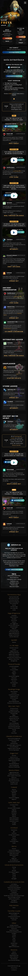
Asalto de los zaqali (14, 853)
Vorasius (14, 649)
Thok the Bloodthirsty (14, 631)
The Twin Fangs (14, 606)
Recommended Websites (14, 960)
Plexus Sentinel (14, 691)
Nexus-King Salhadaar (14, 701)
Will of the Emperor (14, 716)
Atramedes (14, 811)
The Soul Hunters (14, 698)
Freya (14, 938)
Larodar (14, 836)
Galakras (14, 622)
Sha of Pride (14, 620)
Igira (14, 831)
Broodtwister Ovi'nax (14, 779)
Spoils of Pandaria (14, 630)
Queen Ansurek (14, 784)
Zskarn (14, 856)
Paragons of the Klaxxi (14, 635)
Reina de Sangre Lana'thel (14, 897)
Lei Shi (14, 731)
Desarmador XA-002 (14, 930)
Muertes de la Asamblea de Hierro (14, 931)
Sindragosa (14, 900)
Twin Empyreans (14, 682)
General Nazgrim (14, 627)
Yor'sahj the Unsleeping (14, 758)
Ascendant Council (14, 821)
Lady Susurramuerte (14, 885)
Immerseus (14, 615)
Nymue (14, 838)
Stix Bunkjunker (14, 743)
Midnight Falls (14, 660)
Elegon (14, 715)
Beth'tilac (14, 792)
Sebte (10, 93)
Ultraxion (14, 762)
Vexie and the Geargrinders (14, 738)
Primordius (14, 677)
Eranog (14, 867)
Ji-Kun (14, 674)
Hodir (14, 941)
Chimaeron (14, 813)
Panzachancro (14, 890)
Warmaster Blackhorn (14, 763)
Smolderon (14, 839)
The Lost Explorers (14, 603)
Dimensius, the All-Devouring (14, 703)
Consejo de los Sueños (14, 834)
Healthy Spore (7, 328)
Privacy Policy (14, 967)
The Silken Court (14, 782)
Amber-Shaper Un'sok (14, 724)
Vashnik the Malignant (14, 601)
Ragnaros (14, 799)
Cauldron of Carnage (14, 740)
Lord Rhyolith (14, 791)
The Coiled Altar (14, 608)
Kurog (14, 875)
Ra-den (14, 686)
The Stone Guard (14, 708)
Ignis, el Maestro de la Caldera (14, 927)
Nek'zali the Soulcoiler (14, 598)
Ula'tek (14, 610)
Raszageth (14, 878)
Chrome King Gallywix (14, 750)
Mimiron (14, 936)
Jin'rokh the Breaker (14, 666)
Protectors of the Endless (14, 728)
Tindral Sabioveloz (14, 841)
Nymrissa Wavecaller (14, 596)
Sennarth (14, 870)
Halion (14, 907)
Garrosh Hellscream (14, 636)
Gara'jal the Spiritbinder (14, 711)
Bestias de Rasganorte (14, 913)
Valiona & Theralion (14, 819)
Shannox (14, 789)
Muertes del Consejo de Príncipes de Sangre (14, 895)
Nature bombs (16, 445)
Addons (14, 952)
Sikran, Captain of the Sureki (14, 775)
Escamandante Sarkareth (14, 861)
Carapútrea (14, 892)
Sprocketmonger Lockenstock (14, 745)
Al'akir (14, 806)
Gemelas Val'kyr (14, 918)
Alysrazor (14, 794)
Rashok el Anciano (14, 855)
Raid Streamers (14, 958)
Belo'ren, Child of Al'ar (14, 659)
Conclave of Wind (14, 804)
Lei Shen (14, 684)
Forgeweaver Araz (14, 696)
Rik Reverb (14, 741)
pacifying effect (17, 171)
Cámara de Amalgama (14, 850)
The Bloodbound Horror (14, 774)
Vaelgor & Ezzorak (14, 651)
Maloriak (14, 814)
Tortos (14, 671)
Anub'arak (14, 919)
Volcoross (14, 833)
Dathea (14, 873)
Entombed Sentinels (14, 600)
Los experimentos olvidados (14, 851)
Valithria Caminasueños (14, 898)
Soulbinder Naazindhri (14, 694)
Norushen (14, 618)
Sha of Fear (14, 733)
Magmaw (14, 809)
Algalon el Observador (14, 946)
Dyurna (14, 877)
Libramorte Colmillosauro (14, 889)
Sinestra (14, 824)
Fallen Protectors (14, 617)
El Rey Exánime (14, 902)
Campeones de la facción (14, 916)
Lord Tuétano (14, 884)
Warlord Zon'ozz (14, 757)
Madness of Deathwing (14, 767)
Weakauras (14, 953)
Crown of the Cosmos (14, 656)
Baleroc (14, 796)
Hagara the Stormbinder (14, 760)
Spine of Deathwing (14, 765)
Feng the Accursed (14, 710)
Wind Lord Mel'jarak (14, 723)
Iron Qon (14, 681)
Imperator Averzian (14, 647)
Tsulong (14, 729)
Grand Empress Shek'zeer (14, 726)
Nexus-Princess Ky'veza (14, 780)
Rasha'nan (14, 777)
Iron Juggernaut (14, 623)
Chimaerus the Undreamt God (14, 657)
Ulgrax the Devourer (14, 772)
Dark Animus (14, 679)
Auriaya (14, 935)
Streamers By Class (14, 955)
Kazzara (14, 848)
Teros (14, 868)
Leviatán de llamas (14, 925)
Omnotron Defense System (14, 808)
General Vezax (14, 943)
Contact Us (14, 969)
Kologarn (14, 933)
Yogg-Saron (14, 945)
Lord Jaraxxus (14, 914)
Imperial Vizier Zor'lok (14, 718)
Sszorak (14, 605)
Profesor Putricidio (14, 894)
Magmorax (14, 858)
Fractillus (14, 699)
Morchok (14, 755)
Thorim (14, 940)
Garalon (14, 721)
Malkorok (14, 628)
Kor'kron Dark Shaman (14, 625)
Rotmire (14, 642)
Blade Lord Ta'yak (14, 720)
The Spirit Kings (14, 713)
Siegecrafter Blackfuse (14, 633)
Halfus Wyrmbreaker (14, 818)
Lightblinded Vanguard (14, 654)
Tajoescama (14, 928)
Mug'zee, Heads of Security (14, 748)
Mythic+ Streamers (14, 957)
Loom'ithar (14, 693)
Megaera (14, 673)
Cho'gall (14, 822)
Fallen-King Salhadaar (14, 652)
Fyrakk (14, 843)
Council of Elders (14, 669)
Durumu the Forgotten (14, 676)
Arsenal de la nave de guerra (14, 887)
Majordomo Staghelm (14, 797)
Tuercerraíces (14, 830)
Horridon (14, 668)
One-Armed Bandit (14, 746)
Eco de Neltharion (14, 860)
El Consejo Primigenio (14, 872)
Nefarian (14, 816)
